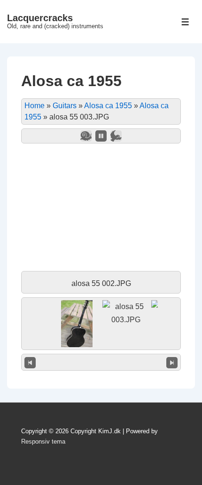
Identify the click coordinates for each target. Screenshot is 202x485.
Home (34, 106)
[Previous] (30, 362)
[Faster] (116, 136)
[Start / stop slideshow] (101, 136)
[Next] (172, 362)
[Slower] (86, 136)
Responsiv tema (43, 441)
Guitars (65, 106)
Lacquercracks (40, 18)
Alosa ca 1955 (108, 106)
